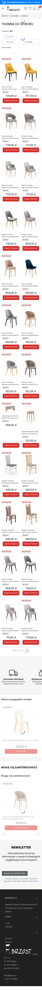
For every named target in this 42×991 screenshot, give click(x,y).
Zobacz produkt (11, 100)
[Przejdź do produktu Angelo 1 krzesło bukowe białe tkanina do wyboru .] (11, 465)
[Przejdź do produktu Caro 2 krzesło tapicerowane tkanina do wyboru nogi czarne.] (31, 71)
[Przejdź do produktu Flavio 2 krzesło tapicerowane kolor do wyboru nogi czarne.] (31, 366)
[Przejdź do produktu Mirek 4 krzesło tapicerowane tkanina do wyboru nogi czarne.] (31, 612)
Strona (14, 651)
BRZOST (5, 16)
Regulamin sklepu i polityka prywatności (21, 904)
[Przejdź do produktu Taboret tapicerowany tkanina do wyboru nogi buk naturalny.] (31, 416)
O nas (7, 923)
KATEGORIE (14, 16)
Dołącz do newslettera (14, 873)
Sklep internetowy (20, 988)
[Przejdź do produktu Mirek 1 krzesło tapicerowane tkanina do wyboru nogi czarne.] (11, 563)
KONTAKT (9, 927)
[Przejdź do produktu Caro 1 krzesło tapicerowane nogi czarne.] (11, 71)
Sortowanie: (6, 47)
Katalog (8, 942)
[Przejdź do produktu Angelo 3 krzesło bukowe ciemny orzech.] (11, 514)
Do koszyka (21, 751)
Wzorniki (8, 938)
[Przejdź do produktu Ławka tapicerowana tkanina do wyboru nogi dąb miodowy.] (11, 408)
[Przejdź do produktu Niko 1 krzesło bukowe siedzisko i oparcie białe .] (21, 721)
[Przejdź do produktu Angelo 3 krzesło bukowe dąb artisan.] (31, 514)
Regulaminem (33, 881)
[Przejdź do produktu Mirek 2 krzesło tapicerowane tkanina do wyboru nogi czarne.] (31, 563)
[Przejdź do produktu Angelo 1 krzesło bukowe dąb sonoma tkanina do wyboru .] (31, 465)
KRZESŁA (24, 16)
